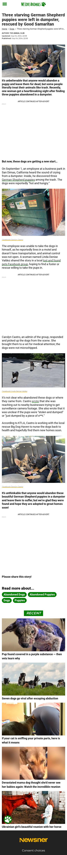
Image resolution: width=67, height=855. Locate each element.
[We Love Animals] (33, 4)
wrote (35, 401)
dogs (7, 600)
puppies (20, 600)
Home (4, 29)
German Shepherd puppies (18, 179)
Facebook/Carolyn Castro (12, 240)
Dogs (12, 29)
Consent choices (33, 850)
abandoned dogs (14, 594)
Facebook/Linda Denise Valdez (14, 391)
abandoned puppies (42, 594)
